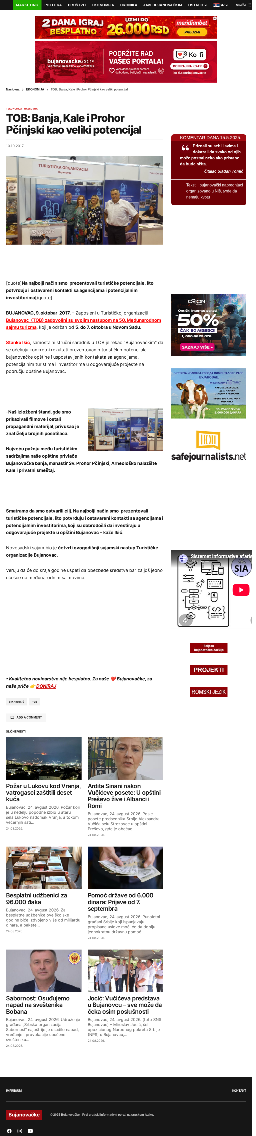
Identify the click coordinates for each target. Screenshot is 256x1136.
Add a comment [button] (29, 717)
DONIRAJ (46, 686)
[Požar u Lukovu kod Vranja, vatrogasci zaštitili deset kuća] (44, 758)
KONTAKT (239, 1090)
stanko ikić (16, 701)
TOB (34, 701)
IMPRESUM (14, 1090)
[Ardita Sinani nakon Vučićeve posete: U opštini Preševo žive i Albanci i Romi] (126, 758)
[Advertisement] (84, 262)
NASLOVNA (31, 109)
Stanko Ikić (18, 342)
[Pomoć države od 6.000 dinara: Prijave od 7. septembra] (126, 868)
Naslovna (13, 89)
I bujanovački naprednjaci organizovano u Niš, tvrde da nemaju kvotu (214, 191)
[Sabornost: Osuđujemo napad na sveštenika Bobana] (44, 971)
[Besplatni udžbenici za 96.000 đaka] (44, 868)
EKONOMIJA (35, 89)
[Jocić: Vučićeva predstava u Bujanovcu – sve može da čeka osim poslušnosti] (126, 971)
